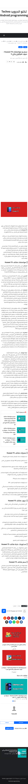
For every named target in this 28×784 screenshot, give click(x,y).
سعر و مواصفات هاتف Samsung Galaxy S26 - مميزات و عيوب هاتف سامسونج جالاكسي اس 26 (9, 420)
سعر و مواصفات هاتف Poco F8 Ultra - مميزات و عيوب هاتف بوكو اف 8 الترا (8, 431)
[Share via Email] (6, 622)
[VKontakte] (21, 622)
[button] (26, 690)
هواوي (7, 41)
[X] (19, 618)
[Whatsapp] (14, 622)
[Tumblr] (12, 618)
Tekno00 (14, 714)
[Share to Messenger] (10, 622)
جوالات (14, 41)
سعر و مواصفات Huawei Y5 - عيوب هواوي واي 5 (14, 42)
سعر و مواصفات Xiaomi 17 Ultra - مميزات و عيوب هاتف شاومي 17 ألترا (9, 441)
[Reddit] (4, 618)
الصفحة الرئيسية (22, 41)
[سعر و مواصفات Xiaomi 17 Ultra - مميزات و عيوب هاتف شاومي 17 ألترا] (21, 440)
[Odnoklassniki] (17, 622)
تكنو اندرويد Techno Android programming (14, 13)
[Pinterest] (8, 618)
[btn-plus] (11, 62)
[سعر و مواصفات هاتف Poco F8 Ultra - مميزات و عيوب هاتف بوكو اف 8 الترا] (21, 430)
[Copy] (4, 611)
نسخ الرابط (24, 611)
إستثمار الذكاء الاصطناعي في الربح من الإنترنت (9, 751)
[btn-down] (7, 62)
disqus (7, 722)
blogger (21, 722)
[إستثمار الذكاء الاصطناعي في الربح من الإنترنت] (22, 753)
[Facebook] (23, 618)
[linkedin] (15, 618)
